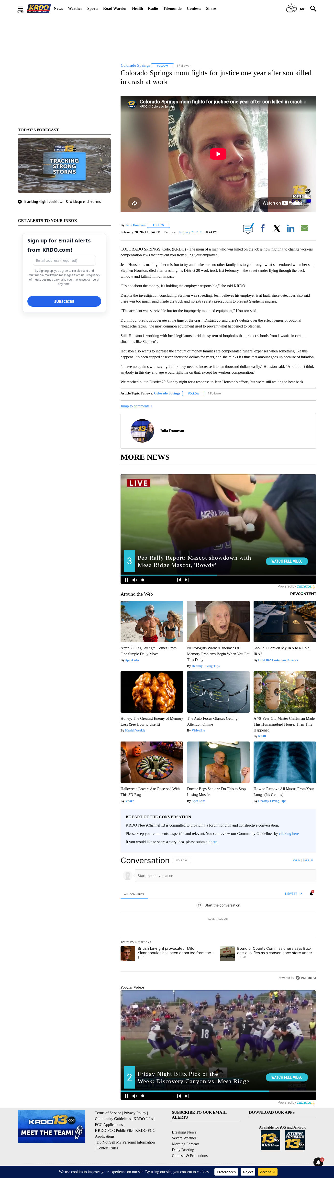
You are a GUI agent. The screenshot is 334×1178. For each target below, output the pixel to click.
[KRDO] (39, 8)
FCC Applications (109, 1125)
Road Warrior (115, 8)
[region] (218, 918)
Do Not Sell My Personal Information (126, 1142)
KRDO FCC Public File (114, 1130)
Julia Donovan (135, 225)
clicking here (289, 833)
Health (137, 8)
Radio (153, 8)
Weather (75, 8)
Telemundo (172, 8)
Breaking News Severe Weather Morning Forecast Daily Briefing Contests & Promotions (190, 1144)
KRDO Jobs (143, 1119)
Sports (92, 8)
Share (211, 8)
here (214, 842)
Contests (194, 8)
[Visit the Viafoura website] (305, 978)
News (58, 8)
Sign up (308, 860)
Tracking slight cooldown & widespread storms (62, 201)
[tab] (134, 894)
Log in (296, 860)
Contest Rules (107, 1148)
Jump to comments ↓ (136, 406)
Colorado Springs (167, 393)
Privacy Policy (135, 1113)
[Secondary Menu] (24, 9)
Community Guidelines (113, 1119)
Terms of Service (108, 1113)
